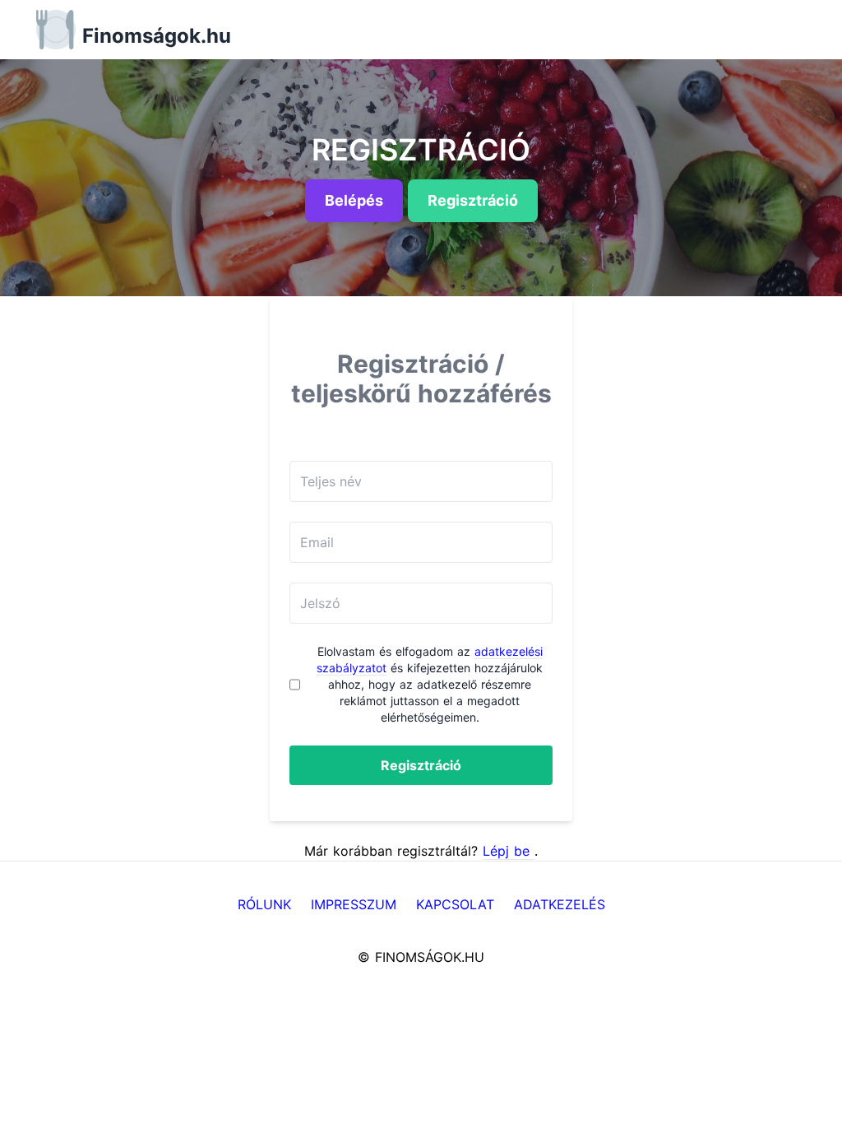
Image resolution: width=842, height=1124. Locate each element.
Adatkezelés (559, 904)
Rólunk (264, 904)
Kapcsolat (455, 904)
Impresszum (353, 904)
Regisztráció (421, 765)
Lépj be (508, 851)
